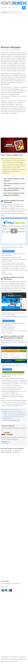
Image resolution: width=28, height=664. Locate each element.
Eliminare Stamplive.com (14, 452)
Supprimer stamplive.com (8, 450)
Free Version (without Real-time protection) (13, 372)
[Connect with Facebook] (2, 591)
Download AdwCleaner (8, 251)
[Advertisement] (14, 30)
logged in (9, 583)
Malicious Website (16, 49)
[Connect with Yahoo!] (11, 591)
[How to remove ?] (14, 3)
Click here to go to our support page (11, 420)
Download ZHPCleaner (8, 320)
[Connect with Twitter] (8, 591)
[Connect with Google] (5, 591)
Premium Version (7, 369)
